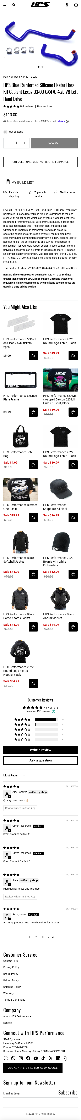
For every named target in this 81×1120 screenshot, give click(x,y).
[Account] (66, 4)
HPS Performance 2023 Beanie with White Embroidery (58, 561)
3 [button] (43, 937)
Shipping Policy (12, 986)
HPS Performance (45, 1113)
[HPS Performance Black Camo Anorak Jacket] (20, 598)
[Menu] (5, 5)
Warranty (8, 993)
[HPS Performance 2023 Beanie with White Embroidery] (60, 542)
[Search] (13, 4)
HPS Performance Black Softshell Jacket (18, 559)
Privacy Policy (11, 967)
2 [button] (36, 937)
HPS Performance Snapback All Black (55, 506)
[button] (11, 106)
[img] (11, 786)
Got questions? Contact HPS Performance (40, 161)
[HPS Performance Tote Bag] (20, 436)
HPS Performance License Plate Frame (20, 397)
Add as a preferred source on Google (33, 1067)
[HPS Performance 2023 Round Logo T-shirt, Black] (60, 323)
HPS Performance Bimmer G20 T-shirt (20, 506)
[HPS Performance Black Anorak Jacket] (60, 598)
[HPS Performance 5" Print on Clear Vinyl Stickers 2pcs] (20, 323)
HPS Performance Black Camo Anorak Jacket (18, 616)
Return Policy (10, 974)
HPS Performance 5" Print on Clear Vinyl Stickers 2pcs (19, 343)
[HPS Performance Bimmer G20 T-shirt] (20, 489)
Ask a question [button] (40, 760)
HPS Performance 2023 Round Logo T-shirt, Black (59, 341)
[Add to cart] (33, 355)
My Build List (22, 183)
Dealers (7, 1022)
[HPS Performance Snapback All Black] (60, 489)
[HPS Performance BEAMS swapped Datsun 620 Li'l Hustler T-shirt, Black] (60, 380)
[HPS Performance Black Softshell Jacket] (20, 542)
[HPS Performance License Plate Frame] (20, 380)
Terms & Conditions (14, 999)
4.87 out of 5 (51, 707)
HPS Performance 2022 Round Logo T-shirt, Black (59, 454)
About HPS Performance (17, 1016)
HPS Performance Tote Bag (18, 454)
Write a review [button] (40, 750)
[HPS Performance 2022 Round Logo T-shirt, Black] (60, 436)
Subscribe (68, 1092)
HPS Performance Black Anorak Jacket (58, 616)
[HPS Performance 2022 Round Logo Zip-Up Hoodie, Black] (20, 651)
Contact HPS (10, 961)
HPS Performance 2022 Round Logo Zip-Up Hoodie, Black (18, 670)
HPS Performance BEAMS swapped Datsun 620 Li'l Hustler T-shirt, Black (59, 399)
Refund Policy (11, 980)
